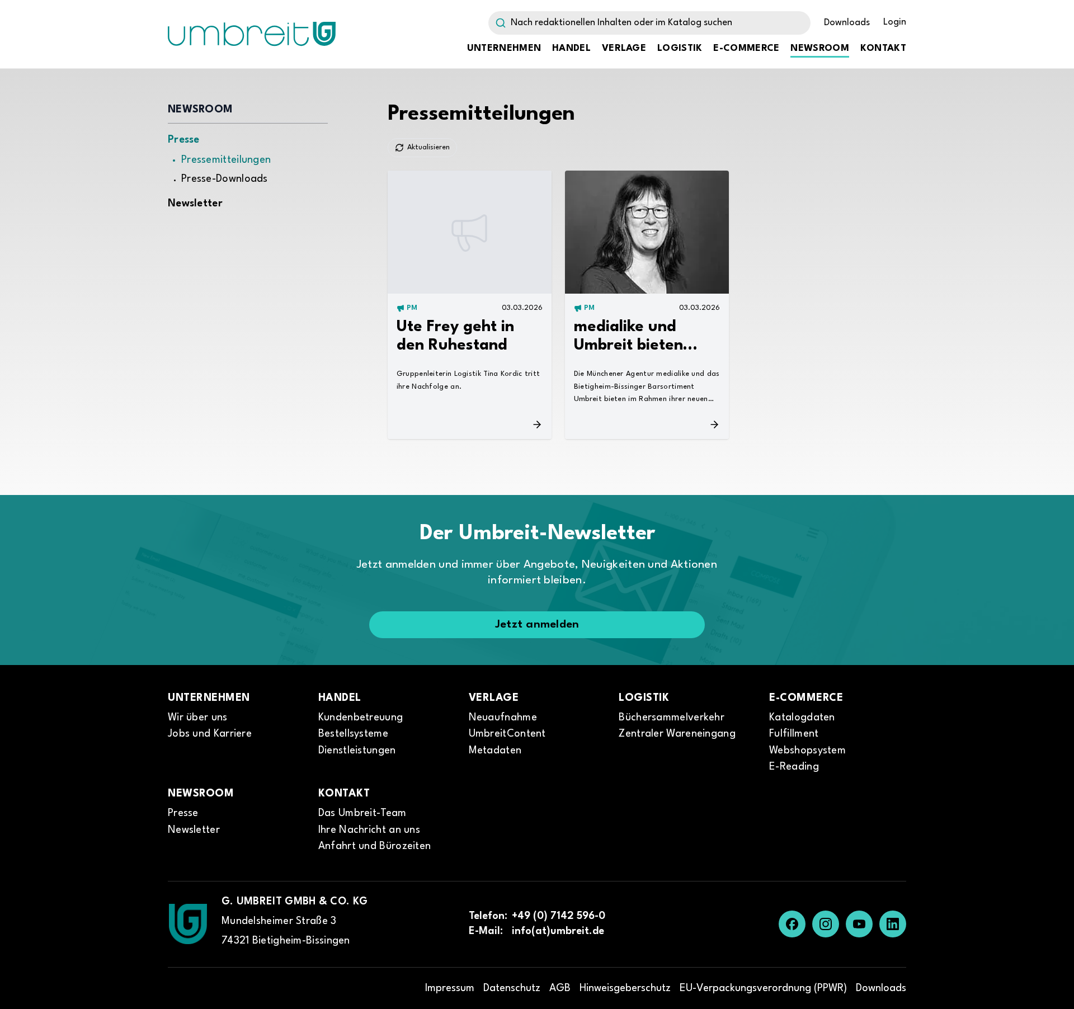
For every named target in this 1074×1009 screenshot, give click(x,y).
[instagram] (825, 924)
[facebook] (792, 924)
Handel (571, 48)
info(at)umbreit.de (558, 931)
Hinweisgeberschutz (625, 988)
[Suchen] (497, 23)
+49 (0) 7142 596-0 (558, 916)
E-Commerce (746, 48)
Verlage (624, 48)
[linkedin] (892, 924)
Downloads (847, 22)
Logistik (679, 48)
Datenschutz (511, 988)
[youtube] (859, 924)
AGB (560, 988)
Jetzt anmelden (537, 624)
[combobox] (649, 23)
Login (894, 22)
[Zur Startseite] (188, 924)
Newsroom (819, 48)
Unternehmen (504, 48)
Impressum (449, 988)
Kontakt (883, 48)
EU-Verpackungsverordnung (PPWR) (763, 988)
